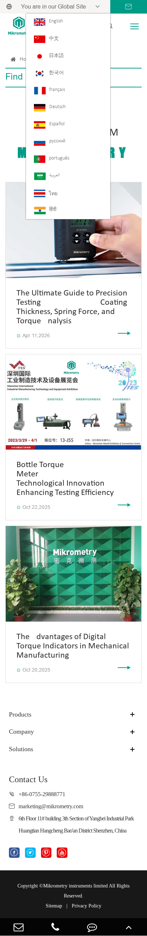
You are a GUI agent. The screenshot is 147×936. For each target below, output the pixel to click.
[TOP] (128, 927)
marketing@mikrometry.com (51, 806)
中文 (54, 38)
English (56, 21)
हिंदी (52, 209)
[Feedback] (92, 927)
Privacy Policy (86, 906)
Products (20, 714)
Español (57, 124)
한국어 (56, 73)
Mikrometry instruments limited (75, 886)
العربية (54, 175)
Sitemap (54, 906)
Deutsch (57, 107)
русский (57, 141)
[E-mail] (18, 927)
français (57, 89)
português (59, 158)
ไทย (53, 194)
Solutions (21, 749)
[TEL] (55, 927)
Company (21, 731)
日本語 (56, 56)
